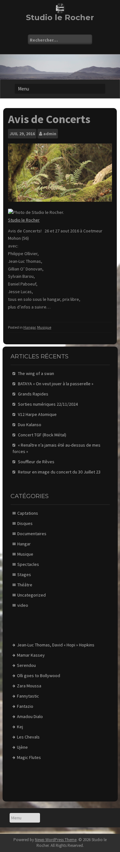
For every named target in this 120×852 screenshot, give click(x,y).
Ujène (22, 747)
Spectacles (28, 564)
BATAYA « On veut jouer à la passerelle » (55, 384)
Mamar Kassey (31, 655)
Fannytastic (28, 696)
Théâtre (24, 585)
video (22, 605)
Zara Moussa (29, 686)
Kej (20, 727)
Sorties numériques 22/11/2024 (48, 404)
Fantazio (25, 706)
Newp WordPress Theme (55, 839)
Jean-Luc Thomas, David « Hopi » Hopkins (55, 645)
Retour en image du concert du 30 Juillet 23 (59, 472)
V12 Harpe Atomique (37, 414)
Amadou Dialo (30, 716)
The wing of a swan (36, 373)
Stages (24, 574)
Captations (27, 513)
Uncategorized (31, 595)
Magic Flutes (29, 757)
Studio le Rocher (60, 17)
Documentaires (31, 533)
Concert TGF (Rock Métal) (42, 435)
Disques (25, 523)
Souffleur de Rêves (36, 462)
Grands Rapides (33, 394)
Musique (44, 327)
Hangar (29, 327)
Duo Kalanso (29, 424)
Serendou (26, 665)
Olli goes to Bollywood (38, 675)
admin (49, 134)
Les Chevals (28, 737)
